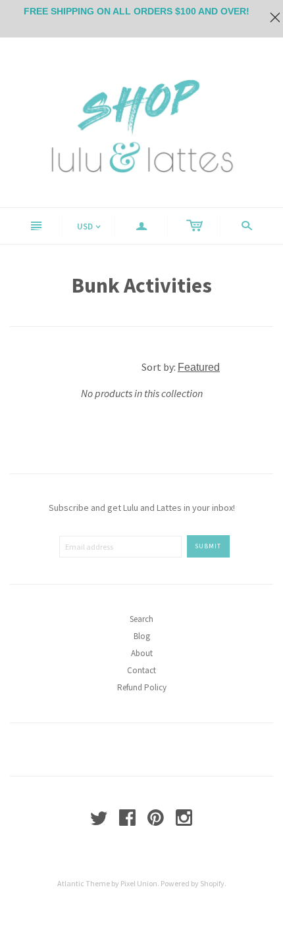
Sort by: (160, 366)
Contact (141, 670)
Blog (142, 636)
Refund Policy (142, 687)
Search (141, 619)
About (142, 653)
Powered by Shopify (192, 883)
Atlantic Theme (83, 883)
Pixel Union (138, 883)
